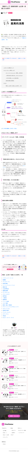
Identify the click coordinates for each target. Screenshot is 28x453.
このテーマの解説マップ (9, 67)
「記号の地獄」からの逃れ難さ (12, 78)
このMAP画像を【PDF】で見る (10, 128)
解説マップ (10, 12)
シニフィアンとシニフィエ (9, 285)
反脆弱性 (5, 299)
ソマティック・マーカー (8, 278)
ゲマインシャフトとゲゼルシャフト (11, 306)
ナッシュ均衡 (6, 301)
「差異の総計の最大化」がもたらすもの (14, 75)
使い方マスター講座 (22, 430)
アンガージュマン (7, 312)
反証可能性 (5, 283)
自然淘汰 (5, 296)
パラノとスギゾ (6, 294)
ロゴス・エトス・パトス (8, 317)
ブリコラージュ (6, 281)
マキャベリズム (6, 308)
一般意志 (5, 297)
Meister (4, 444)
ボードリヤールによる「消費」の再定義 (14, 72)
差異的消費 (5, 290)
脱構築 (4, 279)
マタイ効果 (5, 303)
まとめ (5, 83)
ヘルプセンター (21, 432)
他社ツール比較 (6, 434)
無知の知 (5, 287)
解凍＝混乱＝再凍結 (7, 305)
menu (26, 2)
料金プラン (14, 430)
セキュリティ (5, 437)
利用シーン (5, 432)
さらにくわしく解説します (9, 70)
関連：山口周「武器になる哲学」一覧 (14, 85)
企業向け (13, 432)
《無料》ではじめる (14, 416)
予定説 (4, 315)
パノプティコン (6, 292)
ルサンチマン (6, 314)
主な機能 (4, 430)
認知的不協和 (6, 310)
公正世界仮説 (6, 288)
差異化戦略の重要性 (10, 80)
